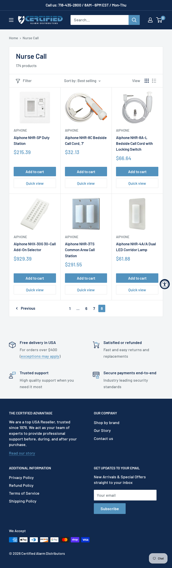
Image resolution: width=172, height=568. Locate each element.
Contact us (103, 438)
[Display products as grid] (147, 81)
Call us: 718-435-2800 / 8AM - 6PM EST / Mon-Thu (86, 5)
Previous (28, 308)
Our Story (102, 430)
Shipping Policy (23, 500)
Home (13, 38)
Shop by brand (106, 422)
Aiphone (20, 130)
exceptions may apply (40, 356)
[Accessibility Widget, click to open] (165, 284)
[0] (159, 20)
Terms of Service (24, 493)
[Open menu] (11, 20)
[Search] (134, 20)
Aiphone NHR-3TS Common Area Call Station (80, 250)
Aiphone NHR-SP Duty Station (31, 140)
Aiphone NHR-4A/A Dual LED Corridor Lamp (136, 247)
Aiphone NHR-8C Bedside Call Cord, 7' (86, 140)
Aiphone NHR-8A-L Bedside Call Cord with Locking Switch (134, 143)
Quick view (35, 183)
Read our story (22, 452)
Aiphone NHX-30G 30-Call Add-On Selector (35, 247)
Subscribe (110, 508)
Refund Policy (21, 485)
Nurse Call (31, 38)
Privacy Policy (21, 477)
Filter (27, 80)
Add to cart (35, 171)
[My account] (150, 19)
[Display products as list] (154, 81)
